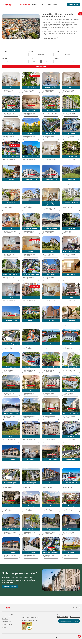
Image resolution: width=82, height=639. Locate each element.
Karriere (4, 627)
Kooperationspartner (7, 624)
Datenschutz (37, 637)
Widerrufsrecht (48, 637)
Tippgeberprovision (6, 621)
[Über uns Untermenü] (58, 4)
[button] (79, 636)
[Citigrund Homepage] (7, 5)
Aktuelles (49, 4)
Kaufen (41, 4)
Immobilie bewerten (73, 4)
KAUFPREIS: (4, 58)
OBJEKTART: (31, 51)
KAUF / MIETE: (58, 51)
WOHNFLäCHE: (32, 58)
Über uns (55, 4)
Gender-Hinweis (22, 637)
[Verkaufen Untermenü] (37, 4)
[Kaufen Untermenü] (44, 4)
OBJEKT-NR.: (4, 51)
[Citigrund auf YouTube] (73, 608)
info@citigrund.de (62, 616)
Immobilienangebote (25, 4)
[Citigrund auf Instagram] (79, 608)
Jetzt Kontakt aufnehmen (50, 38)
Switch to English (76, 637)
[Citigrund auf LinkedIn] (70, 608)
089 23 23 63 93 (75, 616)
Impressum (30, 637)
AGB (42, 637)
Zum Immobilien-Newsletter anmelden (69, 621)
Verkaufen (34, 4)
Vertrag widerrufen (57, 637)
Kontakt (4, 630)
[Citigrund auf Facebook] (76, 608)
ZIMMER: (57, 58)
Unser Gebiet (5, 618)
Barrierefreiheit (67, 637)
